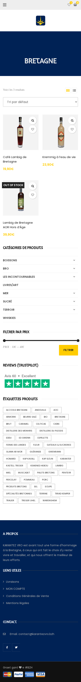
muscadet (24, 472)
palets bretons (46, 472)
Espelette (43, 437)
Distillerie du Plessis (51, 430)
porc (45, 479)
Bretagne (60, 416)
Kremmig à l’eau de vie (59, 157)
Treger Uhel (28, 500)
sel (36, 486)
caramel (24, 423)
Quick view (33, 120)
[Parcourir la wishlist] (69, 5)
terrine (43, 493)
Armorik (11, 416)
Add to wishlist (33, 129)
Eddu (9, 437)
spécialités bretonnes (19, 493)
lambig (59, 465)
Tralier (10, 500)
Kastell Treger (14, 465)
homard (11, 458)
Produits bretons (16, 486)
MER (5, 293)
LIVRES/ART (10, 285)
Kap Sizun (47, 458)
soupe (48, 486)
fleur (36, 444)
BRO (6, 268)
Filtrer (69, 350)
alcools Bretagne (17, 410)
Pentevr (66, 472)
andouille (40, 410)
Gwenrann (54, 451)
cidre (56, 423)
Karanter (65, 458)
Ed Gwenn (24, 437)
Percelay (11, 479)
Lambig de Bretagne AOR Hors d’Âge (18, 225)
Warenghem (50, 500)
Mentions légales (17, 603)
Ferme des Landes (16, 444)
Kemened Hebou (39, 465)
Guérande (35, 451)
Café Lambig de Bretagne (15, 159)
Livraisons (12, 582)
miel (8, 472)
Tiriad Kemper (62, 493)
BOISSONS (10, 260)
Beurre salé (30, 416)
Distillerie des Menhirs (19, 430)
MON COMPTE (15, 589)
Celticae (41, 423)
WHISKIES (9, 318)
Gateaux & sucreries (59, 444)
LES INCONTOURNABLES (19, 277)
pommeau (29, 479)
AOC (55, 410)
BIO (45, 416)
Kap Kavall (29, 458)
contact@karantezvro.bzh (36, 634)
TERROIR (9, 310)
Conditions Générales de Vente (27, 596)
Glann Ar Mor (14, 451)
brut (8, 423)
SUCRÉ (7, 301)
